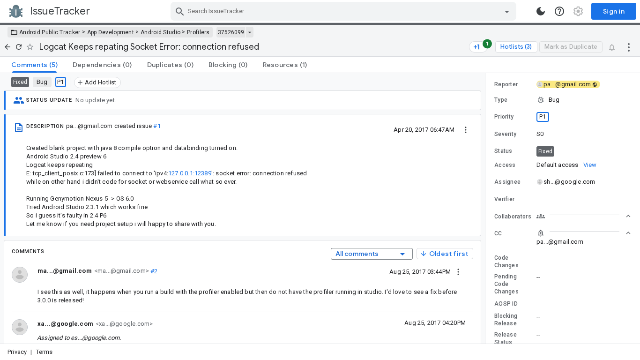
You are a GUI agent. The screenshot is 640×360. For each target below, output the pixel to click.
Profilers (198, 32)
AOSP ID (506, 303)
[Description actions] (465, 129)
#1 (156, 125)
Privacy (17, 351)
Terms (44, 351)
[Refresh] (18, 46)
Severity (505, 134)
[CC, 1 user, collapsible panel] (583, 233)
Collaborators (512, 216)
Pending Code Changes (506, 284)
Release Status (505, 338)
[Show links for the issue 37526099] (249, 32)
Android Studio (160, 32)
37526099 (231, 32)
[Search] (180, 11)
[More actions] (628, 46)
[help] (559, 11)
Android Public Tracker (50, 32)
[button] (562, 100)
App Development (110, 32)
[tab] (34, 65)
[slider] (487, 208)
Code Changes (506, 262)
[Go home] (7, 46)
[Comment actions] (458, 271)
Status (503, 151)
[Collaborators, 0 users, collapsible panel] (583, 216)
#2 (153, 270)
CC (498, 233)
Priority (503, 116)
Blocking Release (505, 320)
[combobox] (344, 11)
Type (500, 100)
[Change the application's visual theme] (540, 11)
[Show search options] (507, 11)
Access (505, 165)
